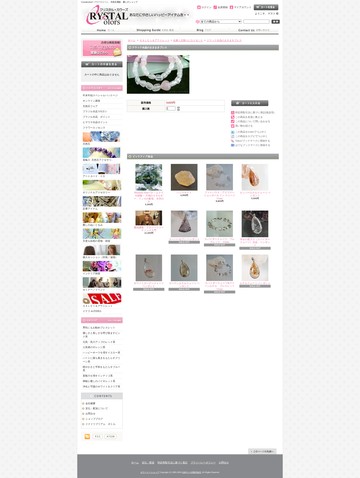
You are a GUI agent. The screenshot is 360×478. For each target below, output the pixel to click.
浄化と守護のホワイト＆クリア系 (101, 386)
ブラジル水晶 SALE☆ (95, 111)
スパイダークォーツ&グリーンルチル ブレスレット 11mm (221, 286)
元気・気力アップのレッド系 (99, 342)
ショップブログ (204, 30)
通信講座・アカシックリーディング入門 (149, 229)
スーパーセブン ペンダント (184, 239)
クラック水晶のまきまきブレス (224, 40)
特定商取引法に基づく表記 (173, 462)
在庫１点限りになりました (188, 40)
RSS (97, 436)
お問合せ (254, 30)
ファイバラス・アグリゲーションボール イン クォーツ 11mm (219, 195)
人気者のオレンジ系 (94, 347)
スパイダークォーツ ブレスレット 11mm (220, 240)
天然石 (86, 143)
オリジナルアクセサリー (96, 192)
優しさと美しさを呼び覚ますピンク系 (101, 335)
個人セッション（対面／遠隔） (100, 257)
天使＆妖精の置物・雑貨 (96, 241)
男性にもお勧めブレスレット (99, 327)
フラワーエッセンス (94, 127)
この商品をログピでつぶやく (251, 136)
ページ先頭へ (262, 451)
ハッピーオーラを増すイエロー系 (101, 352)
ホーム (105, 30)
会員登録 (223, 7)
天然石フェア (90, 106)
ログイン (206, 7)
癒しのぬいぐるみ (93, 224)
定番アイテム (90, 208)
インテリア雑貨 (91, 273)
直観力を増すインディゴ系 (98, 375)
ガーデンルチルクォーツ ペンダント (184, 285)
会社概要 (90, 403)
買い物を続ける (244, 125)
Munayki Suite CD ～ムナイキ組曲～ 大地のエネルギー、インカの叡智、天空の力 (149, 197)
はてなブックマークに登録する (252, 145)
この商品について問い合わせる (252, 121)
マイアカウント (242, 7)
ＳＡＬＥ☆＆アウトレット (98, 306)
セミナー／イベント (94, 289)
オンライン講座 (91, 100)
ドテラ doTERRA (92, 311)
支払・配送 (148, 462)
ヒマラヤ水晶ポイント (95, 122)
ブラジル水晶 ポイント (96, 116)
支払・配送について (155, 30)
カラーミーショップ (149, 472)
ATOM (110, 436)
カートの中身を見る (102, 64)
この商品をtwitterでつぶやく (250, 131)
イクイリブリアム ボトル (100, 424)
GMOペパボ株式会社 (191, 472)
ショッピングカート (266, 7)
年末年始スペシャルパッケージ (100, 95)
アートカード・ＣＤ (94, 176)
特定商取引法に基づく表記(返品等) (254, 112)
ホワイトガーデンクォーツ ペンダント (149, 285)
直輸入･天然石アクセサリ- (97, 160)
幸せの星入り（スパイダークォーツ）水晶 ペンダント (255, 242)
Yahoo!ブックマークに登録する (252, 140)
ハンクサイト (185, 192)
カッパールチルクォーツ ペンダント (255, 194)
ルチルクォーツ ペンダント (255, 283)
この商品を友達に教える (249, 117)
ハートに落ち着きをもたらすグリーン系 (101, 360)
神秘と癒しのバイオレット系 (99, 381)
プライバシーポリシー (203, 462)
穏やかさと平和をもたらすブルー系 (101, 369)
